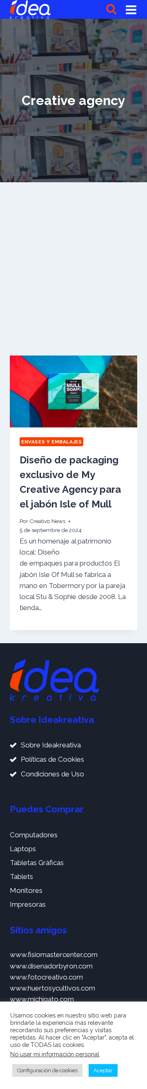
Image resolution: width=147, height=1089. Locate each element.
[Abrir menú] (131, 9)
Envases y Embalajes (51, 442)
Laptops (23, 849)
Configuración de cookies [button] (47, 1070)
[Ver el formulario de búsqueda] (111, 9)
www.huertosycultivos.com (52, 988)
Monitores (26, 890)
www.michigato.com (42, 999)
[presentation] (73, 391)
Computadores (34, 835)
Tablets (21, 876)
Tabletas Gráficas (37, 863)
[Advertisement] (73, 268)
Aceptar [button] (103, 1070)
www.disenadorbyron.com (51, 966)
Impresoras (28, 904)
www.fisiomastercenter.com (54, 954)
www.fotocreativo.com (46, 977)
